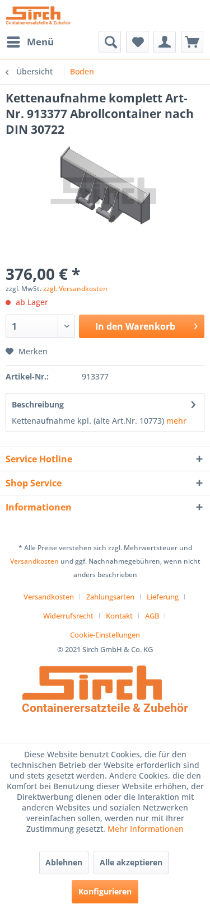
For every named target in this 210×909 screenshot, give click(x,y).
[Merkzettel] (137, 42)
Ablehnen (63, 862)
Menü (40, 41)
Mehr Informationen (146, 828)
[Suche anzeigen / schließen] (110, 42)
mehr (176, 420)
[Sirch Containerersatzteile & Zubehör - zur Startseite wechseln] (38, 15)
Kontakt (119, 616)
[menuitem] (29, 42)
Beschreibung (38, 404)
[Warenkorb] (192, 42)
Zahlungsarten (110, 597)
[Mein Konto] (164, 42)
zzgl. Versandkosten (75, 288)
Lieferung (163, 597)
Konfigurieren (105, 891)
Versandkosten (34, 561)
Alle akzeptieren (131, 862)
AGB (152, 616)
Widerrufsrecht (68, 616)
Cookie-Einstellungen (105, 635)
